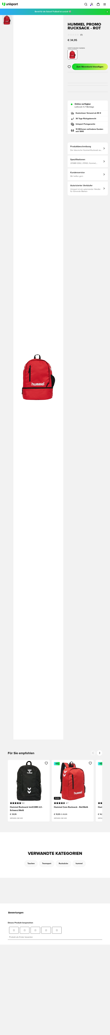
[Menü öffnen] (104, 4)
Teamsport (46, 863)
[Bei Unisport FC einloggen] (92, 4)
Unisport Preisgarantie (85, 124)
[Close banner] (107, 11)
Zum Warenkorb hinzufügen (89, 67)
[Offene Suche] (86, 4)
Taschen (31, 863)
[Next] (99, 753)
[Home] (10, 4)
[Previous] (93, 753)
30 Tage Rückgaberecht (86, 119)
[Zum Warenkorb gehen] (98, 4)
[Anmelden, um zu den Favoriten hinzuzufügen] (69, 66)
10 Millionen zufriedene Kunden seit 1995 (89, 130)
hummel (79, 863)
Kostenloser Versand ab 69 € (88, 113)
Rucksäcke (63, 863)
